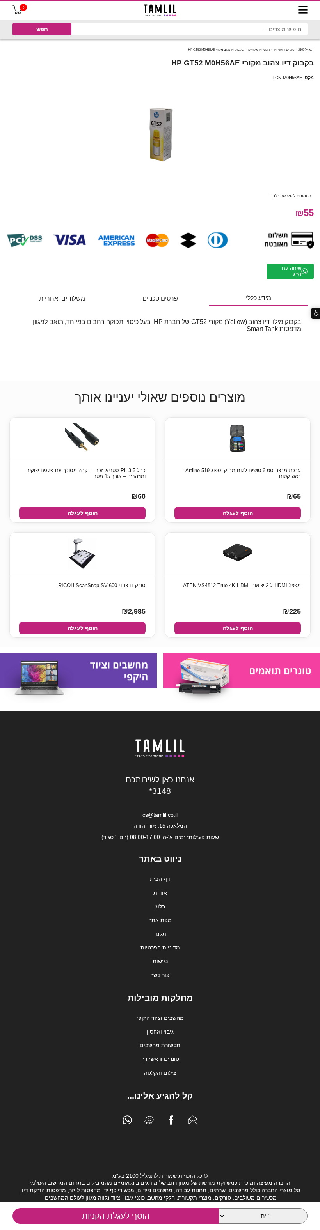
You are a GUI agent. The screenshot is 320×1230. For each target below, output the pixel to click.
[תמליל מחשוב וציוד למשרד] (160, 756)
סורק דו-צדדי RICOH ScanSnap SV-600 (102, 585)
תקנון (160, 934)
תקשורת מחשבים (160, 1045)
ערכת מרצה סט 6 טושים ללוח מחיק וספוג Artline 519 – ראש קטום (241, 473)
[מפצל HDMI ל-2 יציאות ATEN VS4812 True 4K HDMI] (237, 554)
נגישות (160, 961)
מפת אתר (160, 920)
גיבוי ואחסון (160, 1031)
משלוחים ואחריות (62, 298)
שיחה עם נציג (291, 271)
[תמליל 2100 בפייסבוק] (171, 1122)
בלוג (160, 906)
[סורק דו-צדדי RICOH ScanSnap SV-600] (82, 554)
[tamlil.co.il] (160, 10)
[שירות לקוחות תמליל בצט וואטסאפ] (127, 1122)
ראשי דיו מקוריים (259, 49)
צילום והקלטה (160, 1073)
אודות (160, 893)
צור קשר (160, 975)
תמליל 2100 (306, 49)
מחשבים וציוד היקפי (160, 1018)
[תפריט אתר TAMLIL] (303, 10)
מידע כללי (258, 298)
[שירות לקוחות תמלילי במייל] (193, 1122)
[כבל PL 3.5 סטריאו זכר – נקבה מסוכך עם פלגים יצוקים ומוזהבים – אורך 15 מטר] (82, 439)
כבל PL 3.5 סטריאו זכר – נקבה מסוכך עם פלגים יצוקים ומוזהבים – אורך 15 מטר (86, 473)
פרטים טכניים (160, 298)
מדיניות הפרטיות (160, 947)
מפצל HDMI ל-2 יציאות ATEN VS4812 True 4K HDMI (242, 585)
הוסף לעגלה (238, 513)
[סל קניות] (17, 12)
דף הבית (160, 879)
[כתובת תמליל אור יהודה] (149, 1122)
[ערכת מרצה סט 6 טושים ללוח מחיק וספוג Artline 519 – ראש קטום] (237, 439)
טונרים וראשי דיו (284, 49)
